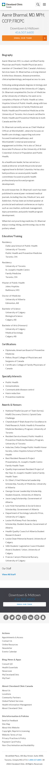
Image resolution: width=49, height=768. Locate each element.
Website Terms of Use (12, 734)
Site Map (6, 724)
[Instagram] (24, 618)
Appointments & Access (12, 637)
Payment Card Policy (11, 742)
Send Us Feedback (10, 720)
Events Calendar (9, 651)
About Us (6, 690)
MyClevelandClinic (10, 674)
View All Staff (9, 574)
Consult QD (7, 664)
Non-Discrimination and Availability (18, 745)
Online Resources (10, 644)
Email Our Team (23, 38)
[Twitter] (12, 618)
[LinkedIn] (30, 618)
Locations (6, 694)
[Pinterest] (36, 618)
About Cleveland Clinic (12, 708)
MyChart (6, 678)
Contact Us (7, 641)
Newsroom (7, 671)
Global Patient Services (12, 701)
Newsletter (7, 648)
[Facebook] (6, 618)
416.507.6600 (24, 32)
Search (38, 4)
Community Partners (11, 697)
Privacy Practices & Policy (14, 738)
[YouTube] (18, 618)
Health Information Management (17, 704)
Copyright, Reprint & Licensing (16, 731)
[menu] (44, 4)
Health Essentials (10, 667)
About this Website (10, 727)
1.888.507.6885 (35, 760)
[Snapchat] (43, 618)
